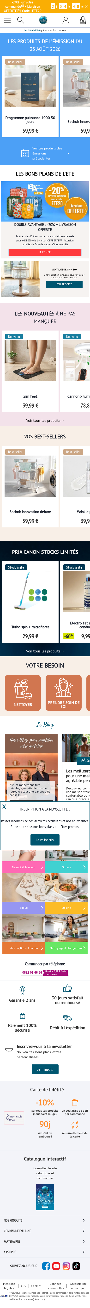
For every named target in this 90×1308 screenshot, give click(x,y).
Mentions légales (9, 1286)
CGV (23, 1286)
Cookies (36, 1286)
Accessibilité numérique (78, 1286)
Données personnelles (55, 1286)
